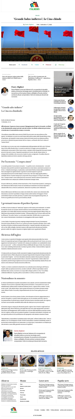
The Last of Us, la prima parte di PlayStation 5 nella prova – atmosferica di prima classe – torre (39, 78)
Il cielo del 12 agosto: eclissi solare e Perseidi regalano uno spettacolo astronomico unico (60, 126)
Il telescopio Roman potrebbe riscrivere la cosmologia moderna (60, 102)
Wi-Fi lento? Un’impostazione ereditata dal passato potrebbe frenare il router (64, 90)
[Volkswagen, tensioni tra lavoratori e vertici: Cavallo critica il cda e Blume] (71, 110)
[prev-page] (67, 74)
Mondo (37, 15)
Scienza (22, 368)
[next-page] (70, 74)
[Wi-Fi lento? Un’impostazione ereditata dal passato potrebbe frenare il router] (64, 84)
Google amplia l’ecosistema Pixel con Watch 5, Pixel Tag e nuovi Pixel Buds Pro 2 (60, 118)
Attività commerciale (44, 368)
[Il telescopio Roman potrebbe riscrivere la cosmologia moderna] (71, 102)
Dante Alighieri (29, 24)
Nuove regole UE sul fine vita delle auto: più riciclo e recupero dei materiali (60, 136)
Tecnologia (4, 368)
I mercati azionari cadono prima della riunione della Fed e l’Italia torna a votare (12, 78)
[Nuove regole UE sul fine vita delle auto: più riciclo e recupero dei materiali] (71, 136)
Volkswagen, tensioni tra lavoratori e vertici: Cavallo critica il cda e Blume (60, 110)
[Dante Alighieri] (5, 91)
